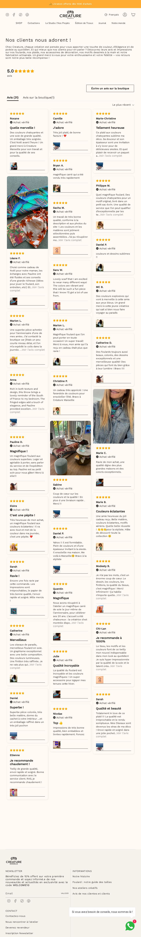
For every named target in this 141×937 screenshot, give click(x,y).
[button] (19, 23)
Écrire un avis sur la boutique (110, 88)
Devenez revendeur (17, 927)
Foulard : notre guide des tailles (92, 882)
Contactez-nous (15, 916)
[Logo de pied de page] (14, 861)
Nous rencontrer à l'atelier (22, 921)
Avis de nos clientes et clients (91, 893)
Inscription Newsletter (19, 933)
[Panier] (133, 15)
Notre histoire (81, 876)
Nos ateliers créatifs (85, 888)
